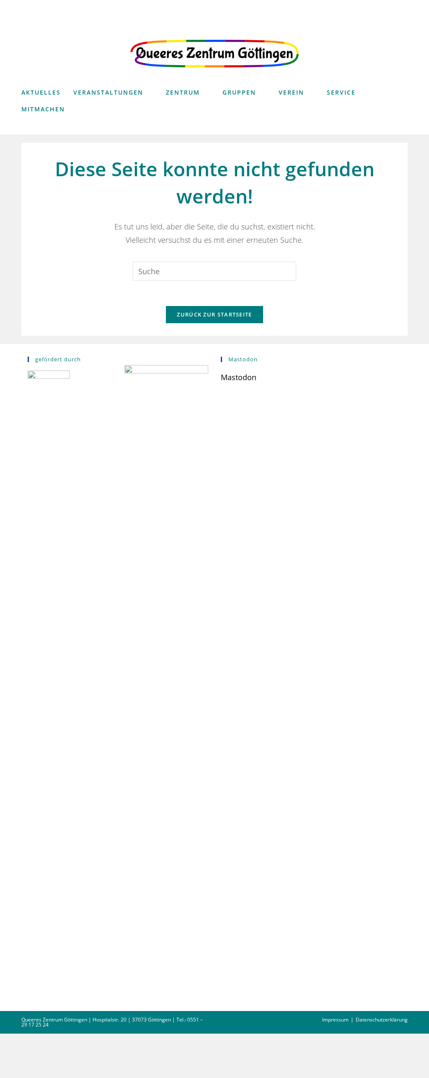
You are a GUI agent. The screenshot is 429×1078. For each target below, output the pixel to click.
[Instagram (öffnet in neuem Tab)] (390, 7)
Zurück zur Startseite (214, 314)
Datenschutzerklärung (382, 1019)
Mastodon (238, 377)
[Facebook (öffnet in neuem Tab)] (376, 7)
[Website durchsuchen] (399, 127)
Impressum (335, 1019)
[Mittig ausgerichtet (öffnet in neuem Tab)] (402, 7)
